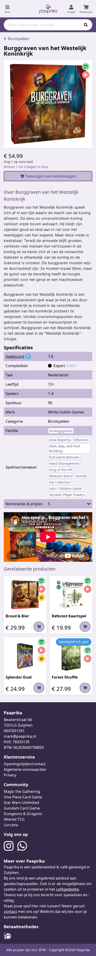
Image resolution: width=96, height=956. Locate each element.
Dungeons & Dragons (23, 813)
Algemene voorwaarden (25, 769)
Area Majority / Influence (68, 440)
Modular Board (61, 476)
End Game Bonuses (64, 457)
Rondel (81, 476)
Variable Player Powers (67, 494)
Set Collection (59, 482)
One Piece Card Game (23, 797)
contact (10, 911)
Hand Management (64, 463)
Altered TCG (14, 819)
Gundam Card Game (22, 808)
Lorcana (11, 824)
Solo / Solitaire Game (65, 488)
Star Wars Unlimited (21, 802)
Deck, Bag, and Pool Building (64, 448)
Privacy (10, 775)
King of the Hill (60, 469)
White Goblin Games (66, 412)
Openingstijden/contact (25, 763)
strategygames (60, 431)
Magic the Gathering (22, 791)
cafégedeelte (67, 889)
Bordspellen (58, 421)
